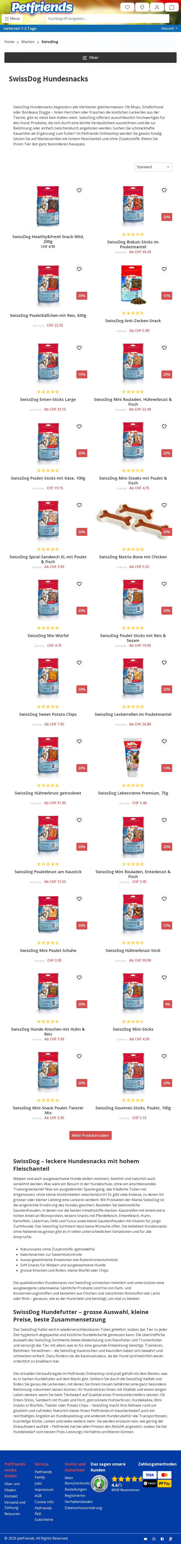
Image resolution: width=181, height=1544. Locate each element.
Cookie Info (44, 1501)
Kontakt (11, 1496)
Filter (93, 57)
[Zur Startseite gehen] (42, 7)
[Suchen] (174, 18)
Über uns (12, 1483)
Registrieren (75, 1495)
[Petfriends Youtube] (147, 1539)
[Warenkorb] (171, 7)
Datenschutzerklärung (83, 1507)
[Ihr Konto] (157, 7)
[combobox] (107, 18)
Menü (14, 18)
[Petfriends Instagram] (155, 1539)
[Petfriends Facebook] (164, 1539)
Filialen (10, 1490)
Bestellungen (76, 1489)
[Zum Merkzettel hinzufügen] (79, 190)
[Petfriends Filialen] (142, 7)
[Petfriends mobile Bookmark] (172, 1539)
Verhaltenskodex (79, 1501)
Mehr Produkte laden (90, 1135)
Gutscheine (44, 1519)
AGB (38, 1495)
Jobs (38, 1483)
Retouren (12, 1513)
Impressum (44, 1489)
